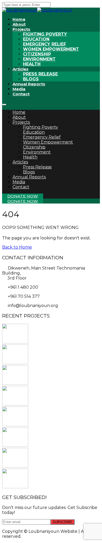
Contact (21, 93)
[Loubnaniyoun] (54, 10)
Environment (39, 59)
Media (19, 181)
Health (32, 64)
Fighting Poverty (45, 34)
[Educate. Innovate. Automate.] (15, 424)
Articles (21, 69)
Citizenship (37, 54)
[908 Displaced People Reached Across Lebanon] (15, 404)
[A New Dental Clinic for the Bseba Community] (15, 383)
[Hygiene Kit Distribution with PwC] (15, 362)
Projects (21, 29)
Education (36, 39)
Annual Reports (29, 83)
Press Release (37, 166)
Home (19, 112)
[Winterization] (15, 486)
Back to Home (17, 247)
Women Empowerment (51, 49)
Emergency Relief (44, 44)
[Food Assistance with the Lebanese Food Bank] (15, 445)
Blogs (29, 171)
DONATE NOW (22, 196)
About (19, 117)
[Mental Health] (15, 341)
